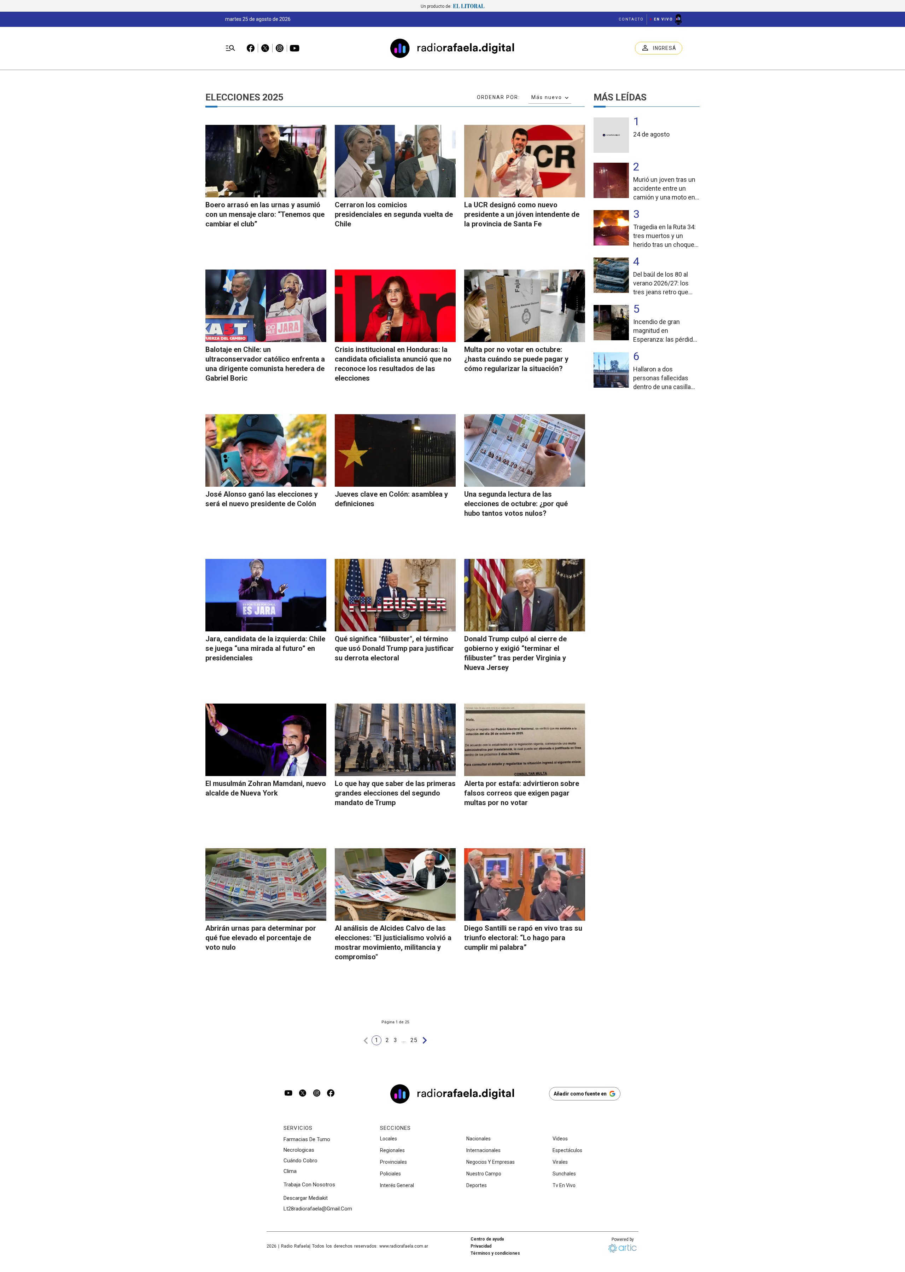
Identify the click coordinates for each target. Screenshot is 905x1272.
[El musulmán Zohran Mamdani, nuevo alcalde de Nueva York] (265, 740)
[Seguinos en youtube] (288, 1093)
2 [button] (387, 1040)
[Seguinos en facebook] (331, 1093)
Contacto (631, 19)
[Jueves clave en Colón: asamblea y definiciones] (395, 450)
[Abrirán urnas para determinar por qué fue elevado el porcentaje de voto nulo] (265, 884)
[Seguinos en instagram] (317, 1093)
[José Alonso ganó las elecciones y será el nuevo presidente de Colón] (265, 450)
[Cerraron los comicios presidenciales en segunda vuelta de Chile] (395, 161)
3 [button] (395, 1040)
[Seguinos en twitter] (302, 1093)
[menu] (230, 48)
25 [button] (414, 1040)
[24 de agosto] (611, 135)
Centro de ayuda (487, 1239)
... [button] (404, 1040)
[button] (366, 1040)
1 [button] (376, 1040)
